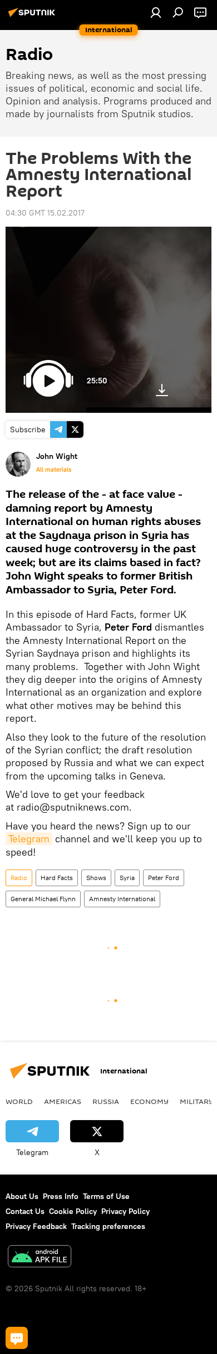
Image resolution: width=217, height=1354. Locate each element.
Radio (19, 877)
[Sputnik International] (33, 17)
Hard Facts (57, 877)
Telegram (29, 838)
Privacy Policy (125, 1211)
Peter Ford (163, 877)
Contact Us (25, 1211)
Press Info (60, 1196)
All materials (53, 469)
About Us (22, 1196)
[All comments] (17, 1338)
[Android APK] (39, 1257)
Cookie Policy (73, 1211)
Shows (96, 877)
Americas (62, 1101)
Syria (127, 877)
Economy (149, 1101)
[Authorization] (156, 12)
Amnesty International (122, 899)
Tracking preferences (108, 1226)
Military (197, 1101)
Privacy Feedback (36, 1226)
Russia (105, 1101)
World (19, 1101)
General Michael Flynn (43, 899)
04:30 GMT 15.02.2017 (45, 213)
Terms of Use (106, 1196)
